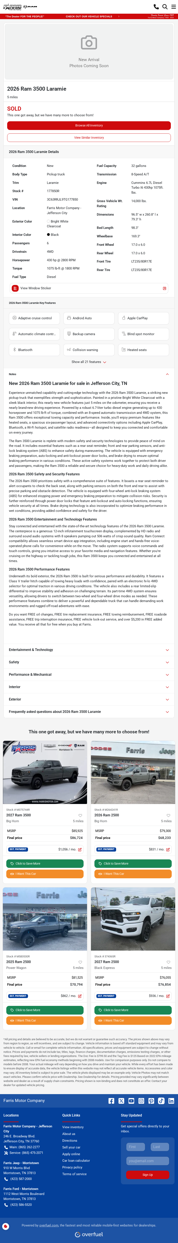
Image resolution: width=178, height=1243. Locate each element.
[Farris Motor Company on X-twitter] (120, 1100)
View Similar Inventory (89, 137)
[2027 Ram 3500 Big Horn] (45, 772)
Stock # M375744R (18, 809)
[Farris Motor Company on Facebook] (110, 1100)
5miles (78, 821)
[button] (156, 6)
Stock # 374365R (104, 956)
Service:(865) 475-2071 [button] (26, 1153)
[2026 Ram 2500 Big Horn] (133, 772)
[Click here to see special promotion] (89, 16)
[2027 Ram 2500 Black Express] (133, 919)
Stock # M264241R (106, 809)
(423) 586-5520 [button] (21, 1205)
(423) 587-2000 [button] (21, 1179)
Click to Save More (28, 863)
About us (68, 1134)
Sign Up (148, 1174)
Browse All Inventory (89, 125)
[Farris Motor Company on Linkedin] (170, 1100)
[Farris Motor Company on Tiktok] (160, 1100)
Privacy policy (72, 1167)
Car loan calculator (76, 1161)
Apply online (71, 1154)
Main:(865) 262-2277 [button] (25, 1147)
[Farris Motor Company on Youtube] (130, 1100)
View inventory (73, 1127)
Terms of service (74, 1174)
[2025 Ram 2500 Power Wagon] (45, 919)
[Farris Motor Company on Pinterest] (150, 1100)
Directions (69, 1141)
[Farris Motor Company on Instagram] (140, 1100)
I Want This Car (26, 873)
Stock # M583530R (18, 956)
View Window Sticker (35, 288)
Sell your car (71, 1147)
